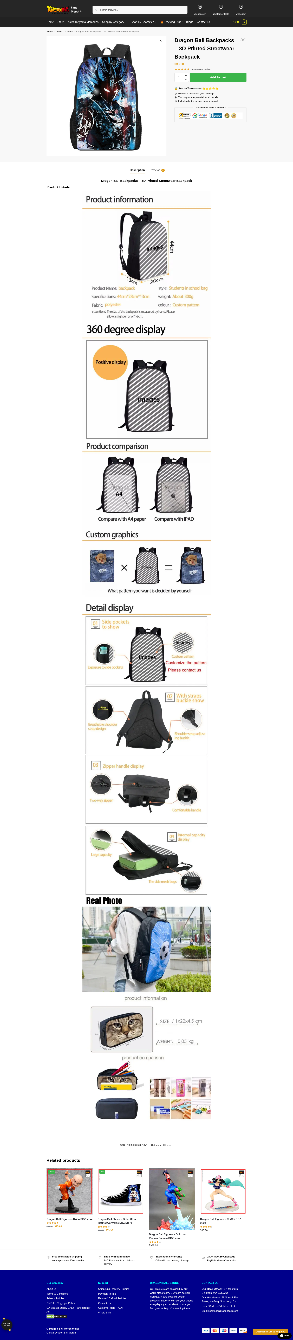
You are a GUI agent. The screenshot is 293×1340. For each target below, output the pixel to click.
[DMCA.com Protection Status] (69, 1316)
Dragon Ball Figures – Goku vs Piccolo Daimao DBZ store (167, 1236)
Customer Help (221, 13)
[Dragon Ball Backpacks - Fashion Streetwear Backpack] (241, 40)
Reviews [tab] (157, 170)
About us (51, 1288)
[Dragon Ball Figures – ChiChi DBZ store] (223, 1191)
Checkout (241, 13)
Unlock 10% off (6, 1325)
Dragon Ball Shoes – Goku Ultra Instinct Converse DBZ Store (117, 1221)
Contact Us (104, 1303)
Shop (59, 31)
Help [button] (286, 1336)
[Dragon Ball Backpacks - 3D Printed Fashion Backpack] (244, 40)
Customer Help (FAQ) (110, 1307)
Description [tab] (137, 170)
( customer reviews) (202, 69)
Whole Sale (104, 1312)
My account (200, 13)
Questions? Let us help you (270, 1332)
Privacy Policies (55, 1298)
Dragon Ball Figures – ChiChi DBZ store (220, 1221)
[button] (240, 22)
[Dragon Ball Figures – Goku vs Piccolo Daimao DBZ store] (172, 1199)
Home (50, 31)
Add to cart (218, 77)
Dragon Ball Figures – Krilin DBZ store (70, 1219)
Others (69, 31)
